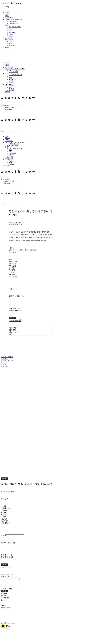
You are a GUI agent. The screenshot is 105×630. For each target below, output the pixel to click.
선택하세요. (13, 261)
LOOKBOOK (8, 38)
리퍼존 (11, 36)
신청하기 (4, 591)
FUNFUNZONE (13, 23)
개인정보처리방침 (5, 607)
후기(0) (3, 362)
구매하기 (4, 478)
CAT (10, 30)
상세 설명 (4, 359)
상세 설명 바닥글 (7, 360)
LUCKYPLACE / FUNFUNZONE (14, 19)
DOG (10, 29)
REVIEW (11, 45)
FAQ (10, 42)
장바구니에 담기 (7, 567)
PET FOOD (12, 32)
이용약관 (3, 605)
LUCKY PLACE (13, 21)
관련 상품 (4, 366)
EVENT (11, 43)
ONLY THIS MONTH (15, 27)
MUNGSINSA (9, 18)
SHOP (7, 25)
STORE (7, 47)
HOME (7, 12)
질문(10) (4, 364)
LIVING (11, 34)
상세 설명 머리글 (7, 357)
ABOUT (7, 14)
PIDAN (7, 16)
